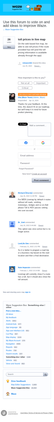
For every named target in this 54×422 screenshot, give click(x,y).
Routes (9, 350)
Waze (13, 394)
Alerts (8, 321)
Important (42, 83)
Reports (9, 347)
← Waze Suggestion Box (13, 29)
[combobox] (25, 374)
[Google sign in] (43, 143)
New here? (34, 174)
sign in (27, 292)
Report (41, 196)
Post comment (41, 180)
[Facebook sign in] (26, 143)
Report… (37, 66)
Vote (9, 47)
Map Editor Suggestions (21, 385)
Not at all (26, 83)
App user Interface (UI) (15, 331)
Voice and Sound (13, 364)
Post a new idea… (13, 311)
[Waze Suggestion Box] (27, 8)
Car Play (9, 334)
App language (12, 327)
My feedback (11, 317)
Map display (11, 337)
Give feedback (18, 381)
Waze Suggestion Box (16, 305)
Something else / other (15, 357)
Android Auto (11, 324)
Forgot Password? (26, 169)
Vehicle (9, 360)
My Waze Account (13, 341)
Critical (27, 88)
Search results (12, 354)
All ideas (9, 314)
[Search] (45, 374)
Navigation (10, 344)
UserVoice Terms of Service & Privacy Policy (36, 413)
